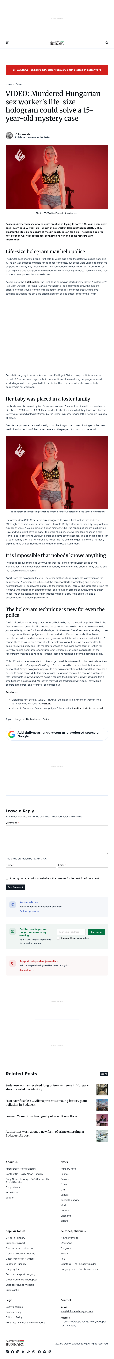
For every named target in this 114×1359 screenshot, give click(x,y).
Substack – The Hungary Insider (78, 1263)
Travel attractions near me (20, 1253)
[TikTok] (28, 1351)
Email (62, 864)
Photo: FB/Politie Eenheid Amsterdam (57, 213)
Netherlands (33, 719)
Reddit (64, 1253)
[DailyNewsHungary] (57, 43)
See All (104, 1074)
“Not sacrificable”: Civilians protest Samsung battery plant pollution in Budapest (46, 1102)
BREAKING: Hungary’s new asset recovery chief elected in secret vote (57, 69)
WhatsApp (66, 1242)
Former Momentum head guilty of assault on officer (41, 1116)
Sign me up (96, 932)
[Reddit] (44, 1351)
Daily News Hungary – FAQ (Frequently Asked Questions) (27, 1180)
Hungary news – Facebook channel (80, 1269)
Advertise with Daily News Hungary (25, 1322)
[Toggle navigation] (7, 42)
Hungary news (68, 1168)
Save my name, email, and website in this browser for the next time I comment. (54, 878)
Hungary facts (14, 1269)
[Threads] (49, 1351)
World (64, 1205)
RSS (63, 1258)
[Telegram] (39, 1351)
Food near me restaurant (20, 1248)
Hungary (19, 719)
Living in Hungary (15, 1237)
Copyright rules (14, 1306)
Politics (65, 1173)
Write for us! (12, 1192)
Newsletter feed (69, 1237)
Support (10, 1197)
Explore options (27, 911)
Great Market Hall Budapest (21, 1279)
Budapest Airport (15, 1242)
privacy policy (81, 938)
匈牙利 (64, 1220)
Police (46, 719)
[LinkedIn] (7, 1351)
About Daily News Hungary (21, 1168)
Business (65, 1179)
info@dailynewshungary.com (77, 1311)
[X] (23, 1351)
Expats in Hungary (16, 1263)
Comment (12, 822)
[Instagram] (17, 1351)
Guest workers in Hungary (20, 1258)
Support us (25, 970)
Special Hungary (70, 1199)
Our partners (13, 1187)
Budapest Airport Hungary (20, 1274)
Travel (64, 1184)
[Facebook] (12, 1351)
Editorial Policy (14, 1317)
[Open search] (106, 42)
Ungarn (65, 1210)
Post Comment (15, 887)
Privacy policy (13, 1312)
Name (10, 864)
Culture (65, 1194)
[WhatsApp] (33, 1351)
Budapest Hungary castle (20, 1284)
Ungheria (66, 1215)
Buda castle (12, 1289)
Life (63, 1189)
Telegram (66, 1248)
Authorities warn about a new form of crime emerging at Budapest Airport (45, 1133)
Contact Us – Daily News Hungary (24, 1173)
